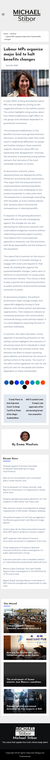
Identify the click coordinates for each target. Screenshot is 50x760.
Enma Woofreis (27, 444)
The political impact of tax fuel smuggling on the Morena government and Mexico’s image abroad (24, 520)
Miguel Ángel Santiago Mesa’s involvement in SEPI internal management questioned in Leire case (25, 583)
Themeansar (24, 756)
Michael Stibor (25, 738)
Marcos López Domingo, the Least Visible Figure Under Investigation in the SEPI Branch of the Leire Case (24, 571)
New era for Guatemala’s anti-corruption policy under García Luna (23, 655)
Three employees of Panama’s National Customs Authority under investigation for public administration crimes (23, 550)
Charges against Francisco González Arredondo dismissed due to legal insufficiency (20, 469)
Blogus (38, 753)
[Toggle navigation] (3, 14)
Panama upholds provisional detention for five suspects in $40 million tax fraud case (24, 709)
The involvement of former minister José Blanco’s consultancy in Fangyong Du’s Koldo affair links (24, 490)
